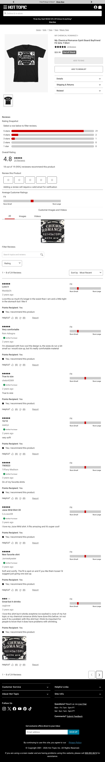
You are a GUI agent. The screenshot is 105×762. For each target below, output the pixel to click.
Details (60, 78)
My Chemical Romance (66, 35)
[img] (4, 709)
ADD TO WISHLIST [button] (78, 69)
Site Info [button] (59, 694)
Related (60, 90)
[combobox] (52, 13)
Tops (50, 30)
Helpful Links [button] (62, 687)
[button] (4, 7)
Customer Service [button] (11, 687)
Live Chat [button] (82, 704)
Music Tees (64, 30)
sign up (73, 732)
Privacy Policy (75, 742)
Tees (56, 30)
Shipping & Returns (65, 84)
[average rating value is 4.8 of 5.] (61, 46)
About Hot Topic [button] (10, 694)
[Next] (91, 2)
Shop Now (60, 2)
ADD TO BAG (78, 61)
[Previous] (13, 2)
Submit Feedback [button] (75, 716)
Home (38, 30)
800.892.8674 (91, 753)
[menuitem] (100, 7)
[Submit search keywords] (5, 13)
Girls (44, 30)
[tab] (8, 100)
